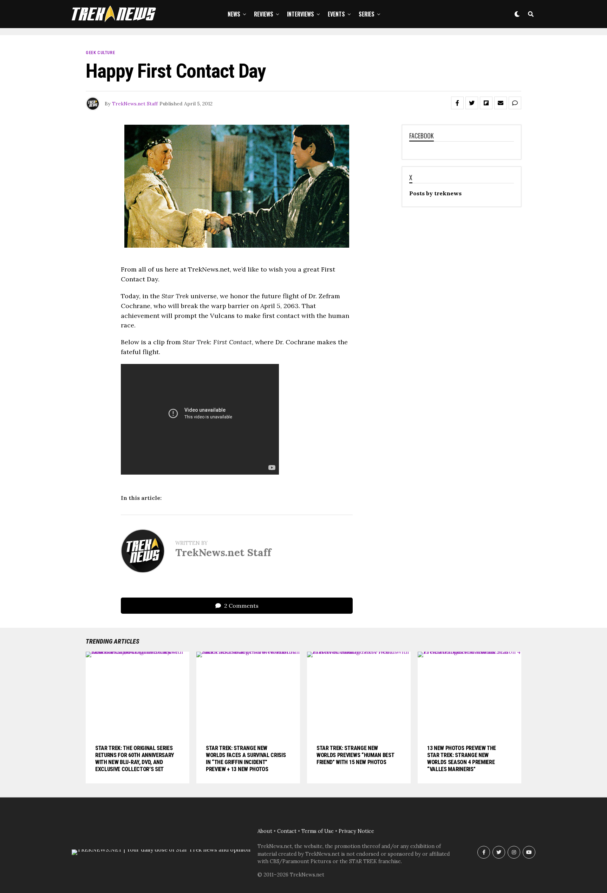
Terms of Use (317, 831)
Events (336, 14)
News (234, 14)
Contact (286, 831)
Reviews (263, 14)
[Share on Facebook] (457, 103)
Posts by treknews (435, 193)
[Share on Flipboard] (486, 103)
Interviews (300, 14)
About (264, 831)
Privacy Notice (356, 831)
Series (366, 14)
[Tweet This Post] (471, 103)
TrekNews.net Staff (135, 103)
